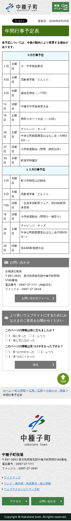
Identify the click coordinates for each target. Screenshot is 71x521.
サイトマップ (12, 477)
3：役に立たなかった (21, 340)
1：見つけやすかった (21, 352)
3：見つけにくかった (21, 356)
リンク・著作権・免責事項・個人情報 (27, 483)
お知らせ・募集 (55, 390)
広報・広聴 (36, 390)
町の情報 (20, 390)
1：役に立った (17, 336)
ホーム (7, 390)
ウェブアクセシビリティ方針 (22, 489)
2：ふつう (39, 336)
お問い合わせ (47, 501)
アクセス (15, 501)
